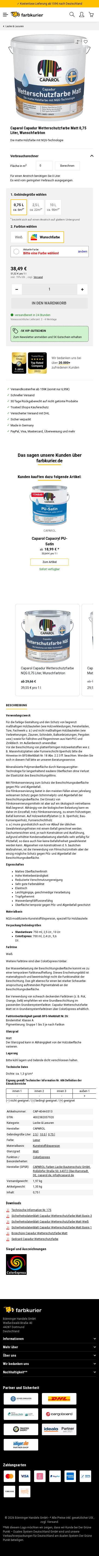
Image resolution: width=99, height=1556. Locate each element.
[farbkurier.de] (28, 14)
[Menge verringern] (17, 289)
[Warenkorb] (91, 14)
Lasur (36, 1140)
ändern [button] (82, 251)
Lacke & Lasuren (43, 1123)
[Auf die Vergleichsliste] (77, 42)
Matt (36, 1151)
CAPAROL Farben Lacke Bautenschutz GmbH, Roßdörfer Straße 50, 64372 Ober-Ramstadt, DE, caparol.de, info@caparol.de (61, 1171)
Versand (38, 277)
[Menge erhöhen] (82, 289)
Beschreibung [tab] (16, 705)
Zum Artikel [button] (50, 562)
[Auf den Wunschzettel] (85, 42)
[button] (72, 14)
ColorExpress (41, 1157)
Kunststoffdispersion (46, 1145)
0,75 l (51, 1134)
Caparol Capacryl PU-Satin (49, 541)
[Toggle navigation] (5, 14)
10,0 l (43, 1134)
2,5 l (35, 1134)
